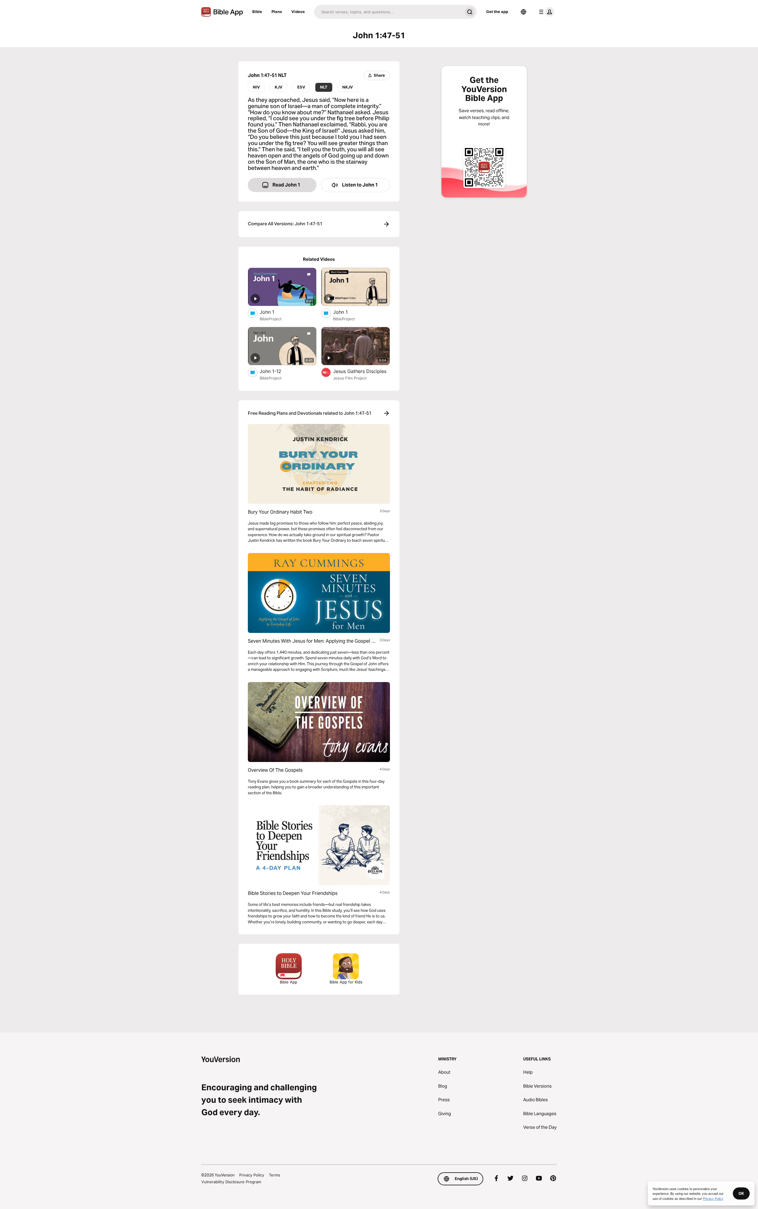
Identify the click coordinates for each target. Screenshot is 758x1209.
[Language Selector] (523, 12)
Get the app (497, 11)
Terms (274, 1175)
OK (741, 1193)
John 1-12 (277, 371)
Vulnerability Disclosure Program (231, 1181)
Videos (298, 11)
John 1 (273, 312)
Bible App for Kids (346, 982)
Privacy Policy (251, 1175)
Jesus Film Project (350, 378)
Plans (277, 11)
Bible (257, 11)
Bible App (288, 982)
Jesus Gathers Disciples (361, 371)
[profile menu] (545, 12)
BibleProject (271, 318)
